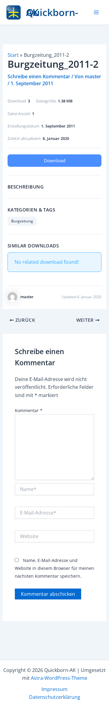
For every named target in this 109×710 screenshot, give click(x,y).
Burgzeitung (22, 221)
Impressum (54, 689)
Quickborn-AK (52, 12)
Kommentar (28, 410)
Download (54, 160)
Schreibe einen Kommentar (39, 76)
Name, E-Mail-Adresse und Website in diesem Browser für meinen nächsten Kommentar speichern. (54, 568)
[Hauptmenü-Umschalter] (96, 12)
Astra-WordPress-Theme (59, 678)
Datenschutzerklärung (54, 697)
